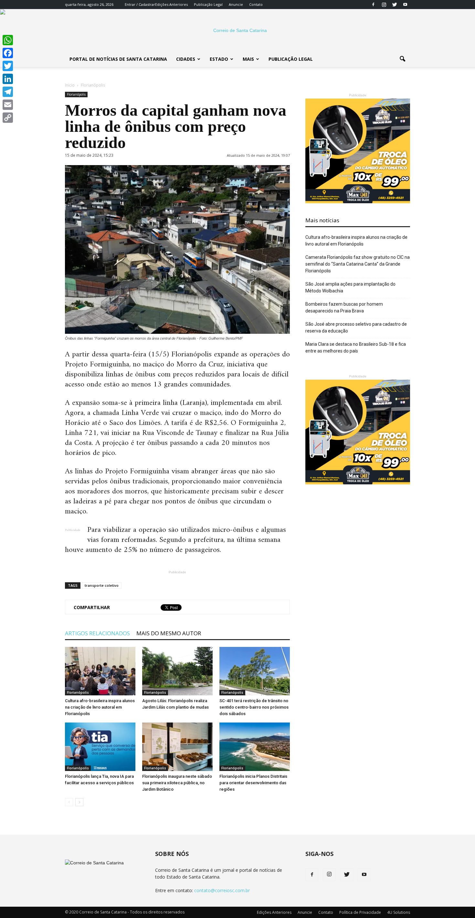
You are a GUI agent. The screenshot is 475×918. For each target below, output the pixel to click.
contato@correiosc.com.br (222, 890)
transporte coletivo (102, 585)
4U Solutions (398, 912)
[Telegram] (7, 91)
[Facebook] (373, 4)
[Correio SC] (237, 30)
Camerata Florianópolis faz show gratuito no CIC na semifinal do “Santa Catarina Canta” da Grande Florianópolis (357, 264)
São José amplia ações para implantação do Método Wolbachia (350, 287)
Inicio (70, 85)
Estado (219, 59)
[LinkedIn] (7, 78)
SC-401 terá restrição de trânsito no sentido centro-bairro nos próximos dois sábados (254, 707)
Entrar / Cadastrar (140, 4)
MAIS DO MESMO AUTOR (168, 633)
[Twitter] (394, 4)
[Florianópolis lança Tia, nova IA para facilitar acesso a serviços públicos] (100, 747)
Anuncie (236, 4)
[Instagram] (384, 4)
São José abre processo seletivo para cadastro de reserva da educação (356, 327)
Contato (256, 4)
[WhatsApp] (7, 40)
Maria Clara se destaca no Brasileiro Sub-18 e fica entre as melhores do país (355, 347)
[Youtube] (405, 4)
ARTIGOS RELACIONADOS (97, 633)
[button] (402, 59)
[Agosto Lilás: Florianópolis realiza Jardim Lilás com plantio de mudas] (177, 671)
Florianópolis (76, 94)
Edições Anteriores (171, 4)
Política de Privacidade (360, 912)
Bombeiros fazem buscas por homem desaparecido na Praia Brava (344, 307)
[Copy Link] (7, 117)
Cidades (185, 59)
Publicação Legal (208, 4)
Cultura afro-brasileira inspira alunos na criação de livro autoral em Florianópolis (100, 707)
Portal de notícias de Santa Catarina (118, 59)
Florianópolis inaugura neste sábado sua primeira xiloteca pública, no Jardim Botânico (177, 783)
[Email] (7, 104)
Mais (248, 59)
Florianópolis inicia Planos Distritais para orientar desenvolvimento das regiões (253, 783)
